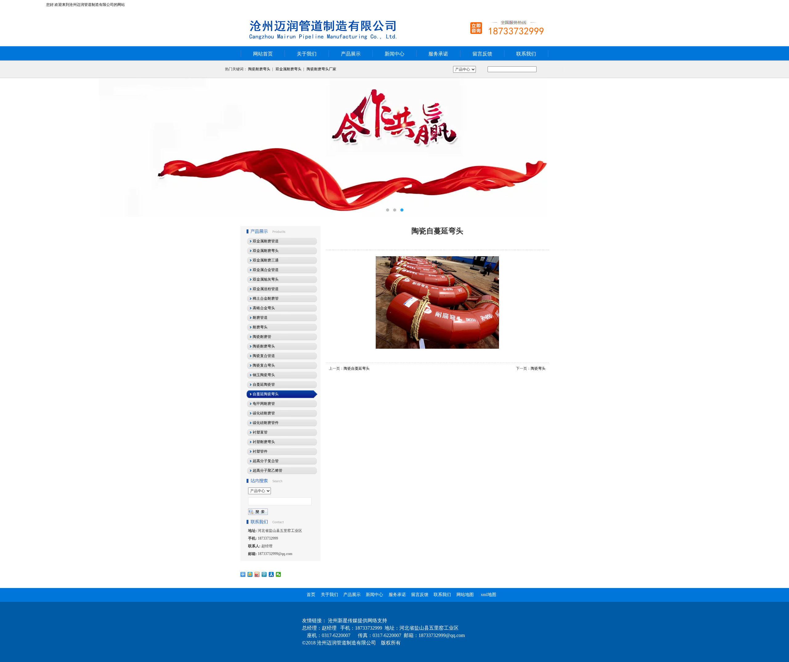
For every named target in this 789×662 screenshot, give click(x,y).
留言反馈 (482, 53)
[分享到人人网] (271, 574)
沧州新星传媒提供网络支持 (357, 620)
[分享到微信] (278, 574)
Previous (11, 147)
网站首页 (263, 53)
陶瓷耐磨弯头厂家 (321, 69)
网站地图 (465, 594)
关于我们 (307, 53)
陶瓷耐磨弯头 (259, 69)
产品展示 (351, 53)
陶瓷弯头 (538, 368)
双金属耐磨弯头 (288, 69)
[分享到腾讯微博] (264, 574)
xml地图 (488, 594)
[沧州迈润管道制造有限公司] (394, 147)
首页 (311, 594)
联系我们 (526, 53)
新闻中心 (394, 53)
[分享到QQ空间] (250, 574)
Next (778, 147)
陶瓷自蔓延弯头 (357, 368)
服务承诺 (438, 53)
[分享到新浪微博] (257, 574)
